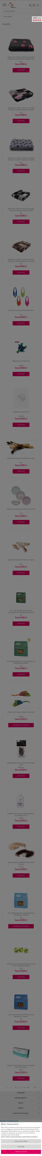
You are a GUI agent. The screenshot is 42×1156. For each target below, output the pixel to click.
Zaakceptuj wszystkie (21, 1152)
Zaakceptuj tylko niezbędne (21, 1141)
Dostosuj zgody (21, 1146)
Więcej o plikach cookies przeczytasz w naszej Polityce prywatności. (19, 1136)
